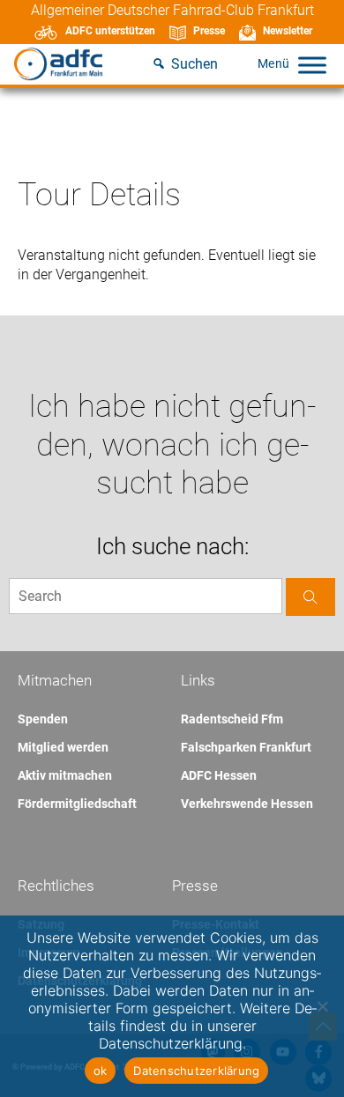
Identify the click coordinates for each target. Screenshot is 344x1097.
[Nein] (322, 1006)
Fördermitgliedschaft (77, 804)
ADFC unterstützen (110, 31)
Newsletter (287, 31)
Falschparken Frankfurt (246, 747)
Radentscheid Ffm (232, 719)
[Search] (310, 597)
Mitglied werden (63, 747)
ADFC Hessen (219, 775)
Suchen (194, 64)
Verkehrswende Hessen (247, 804)
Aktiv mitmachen (65, 775)
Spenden (43, 719)
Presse (209, 31)
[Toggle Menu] (312, 64)
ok (100, 1071)
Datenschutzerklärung (196, 1071)
